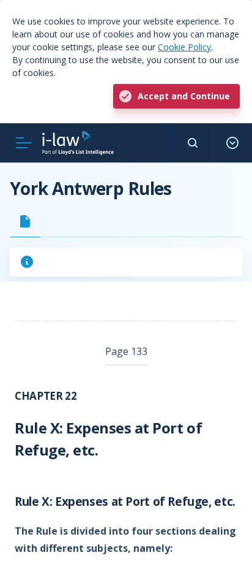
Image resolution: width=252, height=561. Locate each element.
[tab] (25, 221)
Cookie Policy (184, 47)
